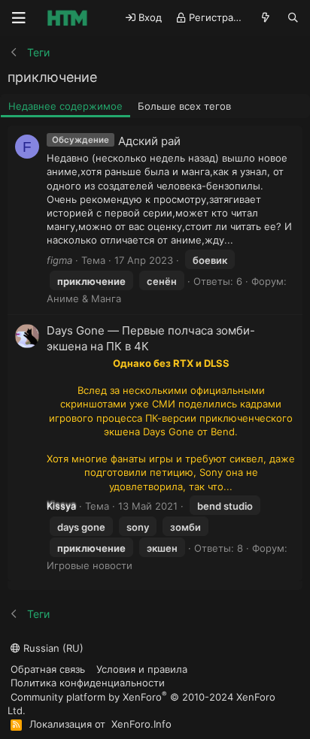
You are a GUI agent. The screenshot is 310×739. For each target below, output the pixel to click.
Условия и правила (141, 669)
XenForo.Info (141, 724)
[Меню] (19, 18)
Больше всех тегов (184, 106)
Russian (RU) (52, 648)
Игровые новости (89, 565)
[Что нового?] (266, 17)
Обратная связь (48, 669)
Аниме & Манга (84, 298)
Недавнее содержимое (65, 106)
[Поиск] (293, 17)
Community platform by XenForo (141, 703)
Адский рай (149, 141)
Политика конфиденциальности (88, 683)
